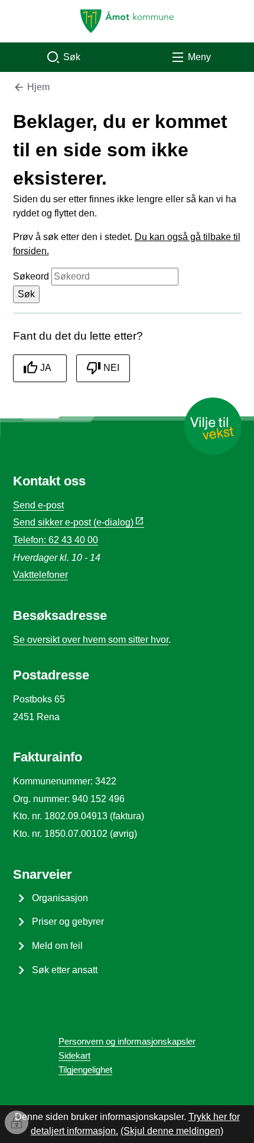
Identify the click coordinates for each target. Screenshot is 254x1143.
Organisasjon (60, 898)
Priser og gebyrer (68, 922)
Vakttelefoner (40, 575)
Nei (111, 368)
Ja (45, 368)
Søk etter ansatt (64, 970)
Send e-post (38, 505)
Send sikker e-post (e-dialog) (73, 522)
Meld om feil (57, 946)
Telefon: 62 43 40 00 (55, 540)
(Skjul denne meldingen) (172, 1131)
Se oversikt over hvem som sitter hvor (90, 640)
